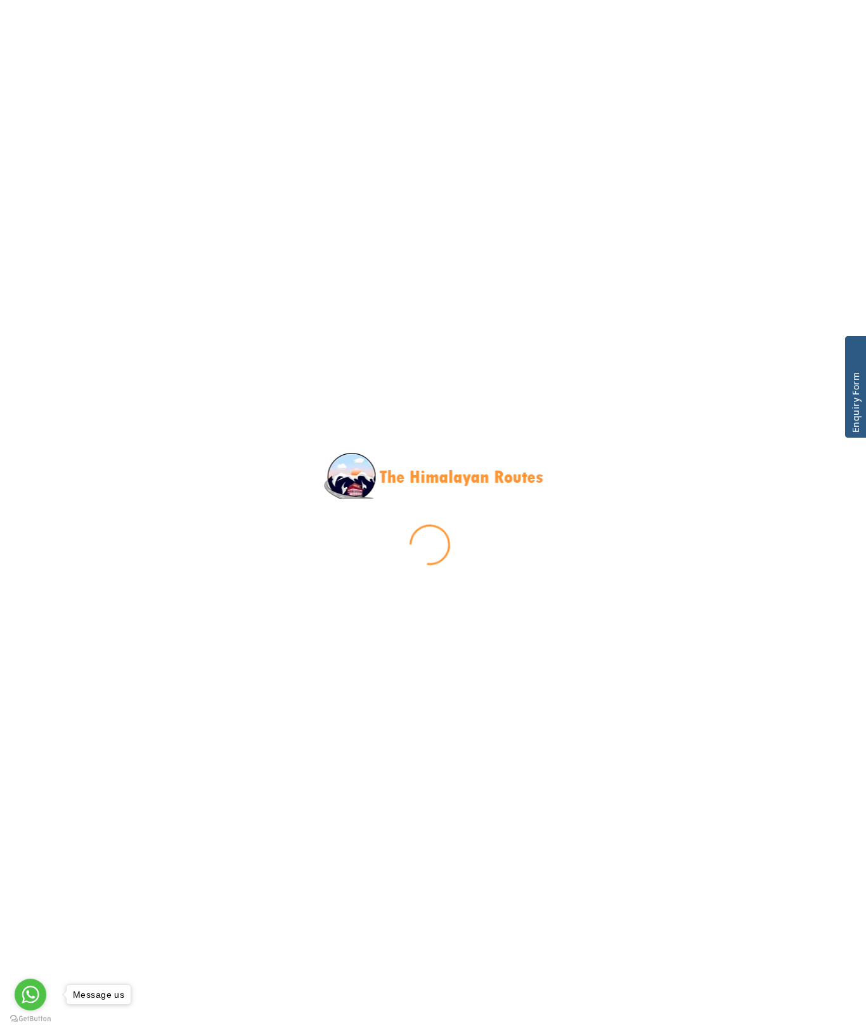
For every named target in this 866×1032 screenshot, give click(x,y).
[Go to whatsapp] (30, 994)
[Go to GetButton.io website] (30, 1019)
